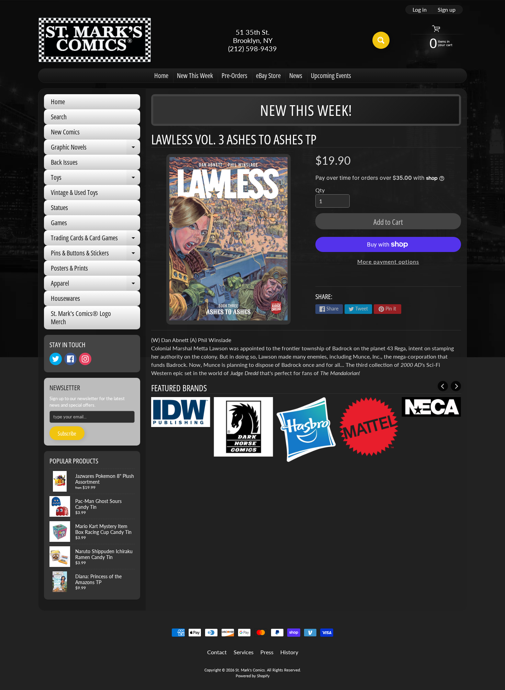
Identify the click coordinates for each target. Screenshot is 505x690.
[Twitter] (55, 359)
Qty (320, 190)
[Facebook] (70, 359)
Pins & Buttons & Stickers (95, 254)
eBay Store (268, 75)
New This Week (195, 75)
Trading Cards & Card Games (95, 239)
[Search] (381, 40)
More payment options (388, 261)
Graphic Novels (95, 148)
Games (59, 222)
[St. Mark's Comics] (95, 40)
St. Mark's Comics (250, 670)
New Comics (65, 131)
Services (244, 652)
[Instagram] (85, 359)
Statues (59, 207)
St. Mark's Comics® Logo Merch (81, 317)
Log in (420, 9)
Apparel (95, 284)
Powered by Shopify (253, 675)
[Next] (456, 386)
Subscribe (67, 433)
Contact (217, 652)
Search (59, 116)
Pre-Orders (234, 75)
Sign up (447, 9)
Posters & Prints (69, 268)
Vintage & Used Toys (74, 192)
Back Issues (64, 162)
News (295, 75)
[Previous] (443, 386)
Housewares (65, 298)
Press (266, 652)
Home (161, 75)
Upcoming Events (331, 75)
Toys (95, 179)
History (289, 652)
